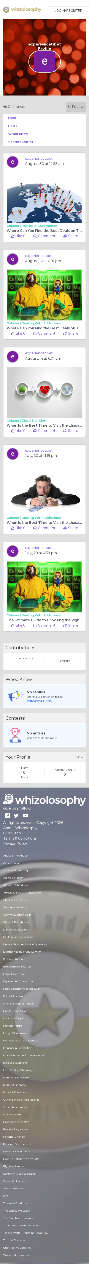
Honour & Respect (14, 1018)
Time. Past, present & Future (20, 1225)
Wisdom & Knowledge (16, 1255)
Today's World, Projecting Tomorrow (25, 1232)
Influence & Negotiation (17, 1047)
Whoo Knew (18, 134)
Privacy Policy (15, 844)
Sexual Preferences (14, 1181)
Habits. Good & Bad (15, 1011)
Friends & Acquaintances (18, 1003)
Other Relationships (15, 1107)
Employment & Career (17, 966)
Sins (5, 1195)
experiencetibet (39, 158)
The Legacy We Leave (16, 1210)
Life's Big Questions (15, 1062)
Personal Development (17, 1144)
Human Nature (12, 1025)
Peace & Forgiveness (15, 1129)
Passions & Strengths (16, 1121)
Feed (12, 118)
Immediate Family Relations (20, 1040)
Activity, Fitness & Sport (18, 870)
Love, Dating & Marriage (18, 1070)
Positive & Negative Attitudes (21, 1158)
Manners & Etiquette (16, 1077)
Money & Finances (14, 1084)
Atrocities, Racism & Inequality (22, 892)
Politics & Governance (39, 226)
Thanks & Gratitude (15, 1203)
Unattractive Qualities (17, 1247)
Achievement (11, 863)
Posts (12, 126)
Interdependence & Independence (23, 1055)
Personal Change (14, 1136)
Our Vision (12, 833)
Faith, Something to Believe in (22, 988)
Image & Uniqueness (15, 1033)
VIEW (79, 757)
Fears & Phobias (13, 996)
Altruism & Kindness (15, 885)
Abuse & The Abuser (15, 855)
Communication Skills (17, 914)
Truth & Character (14, 1240)
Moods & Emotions (14, 1092)
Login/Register (68, 11)
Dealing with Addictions (41, 323)
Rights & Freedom (14, 1166)
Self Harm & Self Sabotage (19, 1173)
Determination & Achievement (22, 951)
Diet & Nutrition (34, 420)
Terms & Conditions (19, 838)
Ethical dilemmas (14, 974)
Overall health (12, 1114)
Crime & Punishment (16, 922)
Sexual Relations (13, 1188)
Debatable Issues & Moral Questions (25, 944)
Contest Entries (20, 142)
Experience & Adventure (18, 981)
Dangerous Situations (16, 929)
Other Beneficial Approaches (21, 1099)
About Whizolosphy (20, 828)
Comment (46, 236)
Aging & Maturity (14, 877)
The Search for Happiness (18, 1218)
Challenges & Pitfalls (15, 900)
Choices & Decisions (15, 907)
